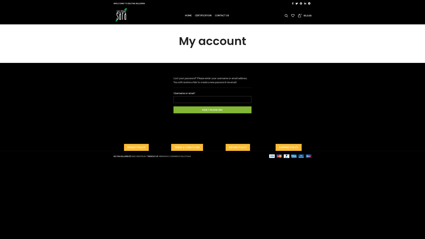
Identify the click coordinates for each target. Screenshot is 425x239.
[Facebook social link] (293, 3)
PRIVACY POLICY (136, 147)
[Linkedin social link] (305, 3)
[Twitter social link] (297, 3)
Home (204, 51)
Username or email (189, 93)
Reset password (212, 110)
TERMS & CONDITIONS (187, 147)
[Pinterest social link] (301, 3)
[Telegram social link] (309, 3)
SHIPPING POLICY (288, 147)
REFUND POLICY (238, 147)
